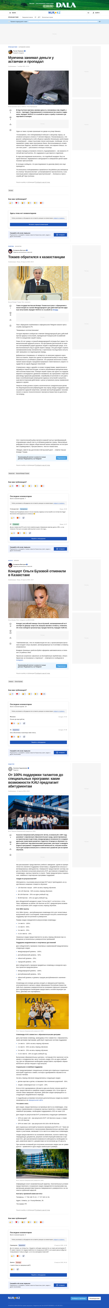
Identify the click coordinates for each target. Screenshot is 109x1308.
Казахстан (18, 246)
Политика (11, 246)
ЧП (35, 17)
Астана (11, 190)
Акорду (55, 310)
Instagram (62, 234)
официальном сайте (35, 1100)
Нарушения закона (27, 17)
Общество (11, 764)
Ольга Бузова (18, 681)
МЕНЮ (14, 12)
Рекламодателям (94, 1298)
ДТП (39, 17)
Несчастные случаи (47, 17)
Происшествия (13, 17)
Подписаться (61, 458)
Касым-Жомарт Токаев (22, 473)
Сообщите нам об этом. (42, 182)
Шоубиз (10, 560)
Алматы (11, 681)
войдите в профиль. (59, 218)
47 (12, 694)
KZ (88, 12)
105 (44, 694)
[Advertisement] (54, 33)
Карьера (16, 560)
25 (12, 486)
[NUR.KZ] (54, 12)
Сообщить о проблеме (78, 1298)
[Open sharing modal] (10, 124)
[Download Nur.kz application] (54, 5)
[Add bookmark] (10, 130)
